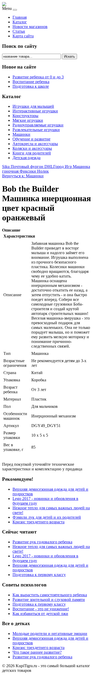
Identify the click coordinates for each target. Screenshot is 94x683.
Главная (20, 17)
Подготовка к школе (31, 86)
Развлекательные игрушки (36, 129)
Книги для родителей (32, 153)
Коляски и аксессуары (32, 148)
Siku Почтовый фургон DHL (27, 166)
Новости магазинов (30, 26)
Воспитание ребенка (31, 81)
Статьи (19, 31)
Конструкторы (25, 115)
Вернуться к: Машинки (23, 176)
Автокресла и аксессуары (35, 143)
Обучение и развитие (31, 139)
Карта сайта (23, 36)
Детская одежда (26, 157)
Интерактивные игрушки (35, 111)
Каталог (20, 22)
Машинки (21, 134)
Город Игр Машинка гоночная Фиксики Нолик (46, 168)
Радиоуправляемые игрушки (38, 125)
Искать (69, 56)
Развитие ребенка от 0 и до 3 (38, 77)
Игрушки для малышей (33, 106)
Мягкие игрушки (28, 120)
